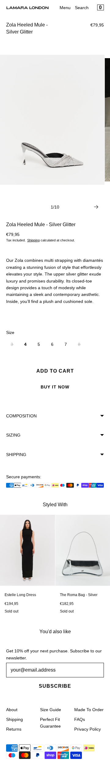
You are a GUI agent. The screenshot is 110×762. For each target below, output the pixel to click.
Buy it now (55, 387)
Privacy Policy (87, 729)
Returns (13, 729)
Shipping (33, 240)
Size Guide (50, 709)
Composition (21, 415)
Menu (65, 7)
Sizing (13, 435)
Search (82, 7)
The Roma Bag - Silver (78, 595)
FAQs (79, 719)
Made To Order (89, 709)
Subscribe (55, 686)
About (11, 709)
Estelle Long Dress (20, 595)
